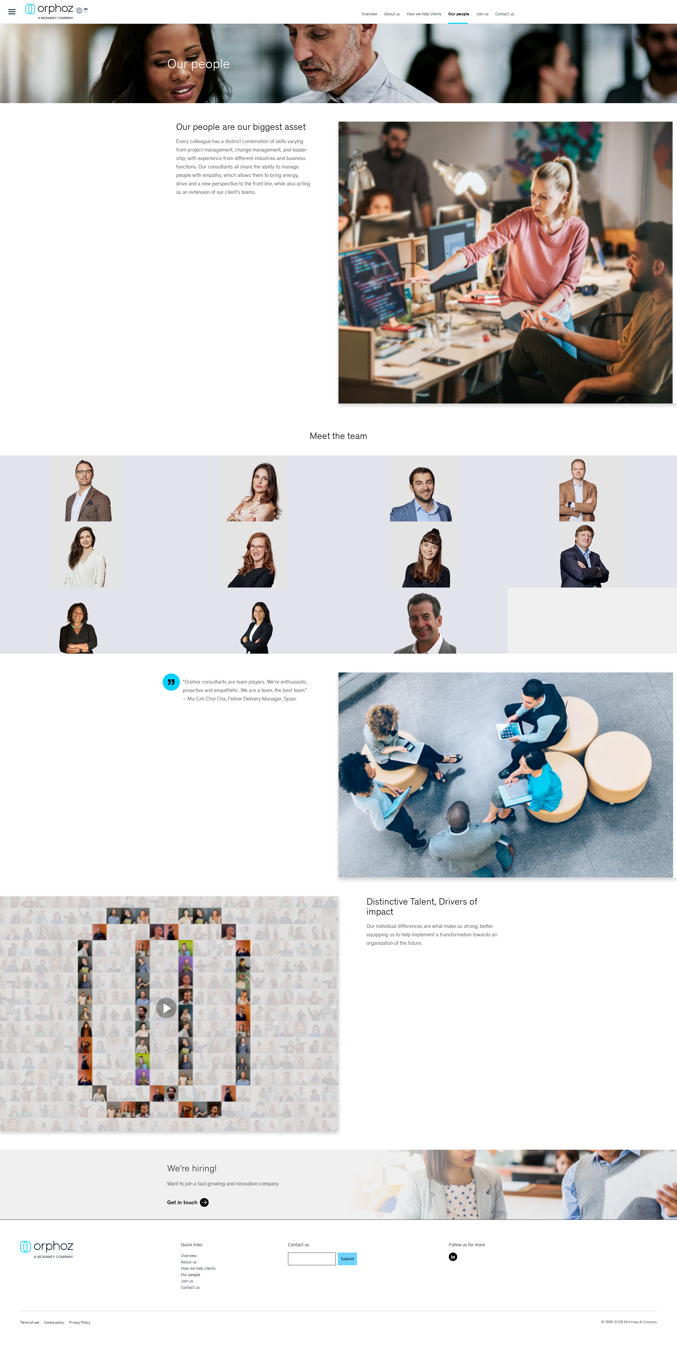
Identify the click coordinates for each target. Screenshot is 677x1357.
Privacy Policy (79, 1322)
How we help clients (424, 14)
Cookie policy (54, 1322)
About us (392, 14)
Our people (458, 14)
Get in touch (182, 1202)
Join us (482, 14)
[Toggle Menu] (12, 12)
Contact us (504, 14)
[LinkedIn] (453, 1257)
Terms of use (29, 1322)
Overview (369, 14)
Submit (347, 1259)
